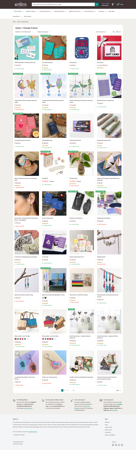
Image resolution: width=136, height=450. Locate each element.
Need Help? (16, 16)
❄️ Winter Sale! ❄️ (18, 11)
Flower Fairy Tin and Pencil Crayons (79, 295)
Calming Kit (45, 178)
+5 (27, 338)
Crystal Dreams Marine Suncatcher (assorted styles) (81, 101)
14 (73, 390)
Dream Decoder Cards (75, 140)
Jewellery (101, 11)
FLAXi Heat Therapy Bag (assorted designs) (26, 257)
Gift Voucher (100, 62)
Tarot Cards (45, 257)
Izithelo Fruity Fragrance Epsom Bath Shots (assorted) (108, 179)
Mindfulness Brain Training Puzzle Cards (25, 62)
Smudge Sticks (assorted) (103, 140)
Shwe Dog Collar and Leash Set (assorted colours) (107, 295)
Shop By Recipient (59, 11)
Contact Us (108, 432)
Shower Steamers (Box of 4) (77, 257)
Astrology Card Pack (47, 62)
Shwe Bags (112, 11)
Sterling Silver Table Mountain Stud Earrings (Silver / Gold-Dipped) (26, 219)
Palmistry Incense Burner (76, 218)
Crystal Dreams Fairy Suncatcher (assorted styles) (26, 101)
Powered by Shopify (18, 444)
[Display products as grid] (117, 31)
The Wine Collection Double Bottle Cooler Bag (81, 377)
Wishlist (107, 422)
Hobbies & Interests (74, 11)
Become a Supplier (110, 435)
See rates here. (28, 408)
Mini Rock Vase (73, 178)
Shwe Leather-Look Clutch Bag (50, 336)
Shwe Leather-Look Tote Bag (22, 336)
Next (117, 390)
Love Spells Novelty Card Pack (22, 140)
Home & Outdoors (89, 11)
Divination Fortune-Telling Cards (105, 100)
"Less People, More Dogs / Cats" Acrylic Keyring (25, 378)
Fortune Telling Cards (47, 218)
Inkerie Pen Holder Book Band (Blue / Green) (53, 295)
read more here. (32, 431)
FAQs (106, 424)
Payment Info (108, 427)
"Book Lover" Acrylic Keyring (49, 377)
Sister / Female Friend (22, 21)
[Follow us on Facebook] (113, 445)
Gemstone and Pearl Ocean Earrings (24, 295)
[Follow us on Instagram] (116, 445)
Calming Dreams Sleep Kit (103, 218)
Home (14, 21)
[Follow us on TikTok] (122, 445)
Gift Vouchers (27, 16)
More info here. (114, 410)
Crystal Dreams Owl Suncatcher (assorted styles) (53, 101)
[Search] (97, 4)
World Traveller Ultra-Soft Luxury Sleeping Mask (26, 179)
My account (105, 5)
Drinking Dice (73, 62)
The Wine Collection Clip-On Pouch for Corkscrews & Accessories (107, 378)
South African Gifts (44, 11)
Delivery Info (108, 430)
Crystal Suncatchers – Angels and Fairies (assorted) (107, 337)
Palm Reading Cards (47, 140)
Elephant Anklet (101, 257)
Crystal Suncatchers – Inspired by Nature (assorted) (80, 337)
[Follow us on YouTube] (119, 445)
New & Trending (30, 11)
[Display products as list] (120, 31)
